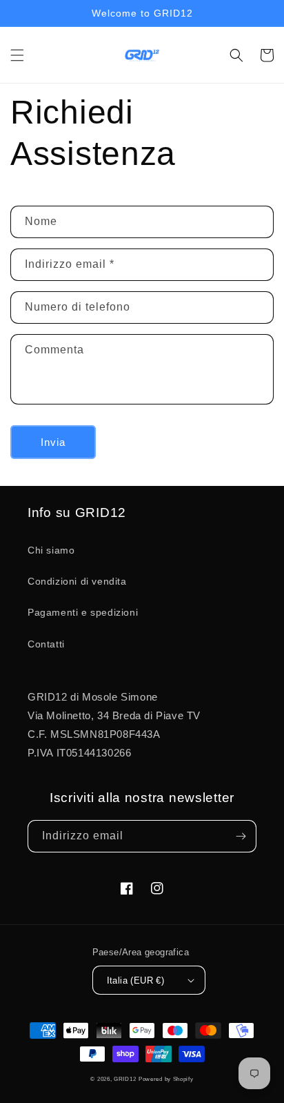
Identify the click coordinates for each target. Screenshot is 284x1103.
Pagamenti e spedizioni (83, 612)
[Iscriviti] (240, 836)
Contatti (46, 644)
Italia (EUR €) (136, 980)
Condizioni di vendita (77, 581)
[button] (17, 55)
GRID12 (125, 1078)
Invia (53, 442)
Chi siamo (51, 550)
